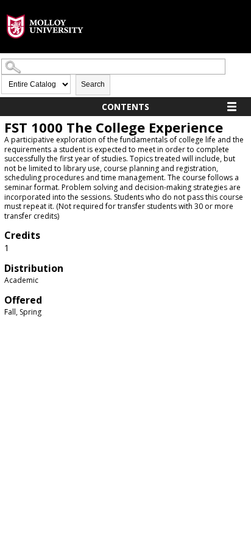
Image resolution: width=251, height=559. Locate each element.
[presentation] (45, 48)
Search (93, 84)
